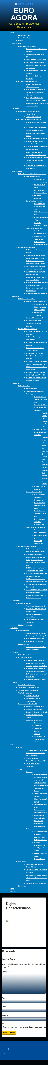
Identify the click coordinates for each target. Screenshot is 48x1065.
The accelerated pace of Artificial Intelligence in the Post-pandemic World (36, 877)
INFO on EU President (24, 655)
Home (12, 32)
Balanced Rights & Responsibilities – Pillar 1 (39, 206)
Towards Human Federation (26, 685)
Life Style (37, 742)
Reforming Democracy (33, 176)
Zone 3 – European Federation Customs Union (40, 513)
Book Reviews (22, 886)
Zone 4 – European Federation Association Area (39, 521)
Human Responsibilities (33, 117)
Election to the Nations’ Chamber (36, 633)
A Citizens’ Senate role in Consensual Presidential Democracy (33, 323)
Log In (12, 889)
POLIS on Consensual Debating (27, 81)
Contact (12, 891)
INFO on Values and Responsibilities (29, 111)
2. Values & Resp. (15, 109)
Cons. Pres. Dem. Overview (34, 201)
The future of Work (39, 736)
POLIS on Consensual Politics (27, 247)
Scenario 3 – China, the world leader (37, 712)
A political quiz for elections (35, 641)
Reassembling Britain (40, 774)
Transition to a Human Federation (28, 687)
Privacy (20, 41)
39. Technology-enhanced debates (36, 293)
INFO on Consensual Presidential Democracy (32, 174)
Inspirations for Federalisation (35, 527)
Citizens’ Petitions (39, 310)
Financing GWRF (31, 701)
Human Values (30, 114)
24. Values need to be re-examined (36, 138)
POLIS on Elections (24, 644)
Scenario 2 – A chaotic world (34, 709)
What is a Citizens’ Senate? (34, 318)
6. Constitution (15, 600)
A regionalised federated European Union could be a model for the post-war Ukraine (36, 752)
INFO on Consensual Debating (27, 46)
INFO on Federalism (24, 386)
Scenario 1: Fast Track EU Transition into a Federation (40, 407)
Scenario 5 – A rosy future (34, 720)
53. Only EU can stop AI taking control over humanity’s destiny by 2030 (36, 562)
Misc (11, 745)
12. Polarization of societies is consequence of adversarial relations (35, 92)
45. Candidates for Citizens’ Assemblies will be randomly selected (35, 356)
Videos (20, 769)
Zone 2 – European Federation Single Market (39, 505)
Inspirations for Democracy (34, 228)
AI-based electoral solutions (35, 639)
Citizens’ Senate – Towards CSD (36, 761)
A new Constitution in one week (35, 606)
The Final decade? (31, 388)
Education (37, 734)
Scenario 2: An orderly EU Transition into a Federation (40, 432)
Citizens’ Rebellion (32, 758)
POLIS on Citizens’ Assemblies (27, 329)
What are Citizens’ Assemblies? (36, 301)
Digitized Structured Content (35, 62)
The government (39, 723)
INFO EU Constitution (24, 603)
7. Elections (14, 628)
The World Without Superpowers (28, 690)
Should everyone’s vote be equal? (36, 636)
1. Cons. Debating (15, 43)
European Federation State (34, 492)
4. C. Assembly (14, 296)
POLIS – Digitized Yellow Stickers (36, 60)
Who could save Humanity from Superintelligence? (40, 823)
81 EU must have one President (35, 660)
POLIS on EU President (24, 658)
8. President (14, 652)
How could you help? (24, 38)
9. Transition (14, 682)
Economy (36, 731)
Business (29, 829)
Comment (6, 972)
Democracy (29, 772)
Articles (20, 747)
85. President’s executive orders (36, 679)
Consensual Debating (40, 777)
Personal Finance (39, 739)
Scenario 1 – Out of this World (35, 706)
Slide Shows (22, 861)
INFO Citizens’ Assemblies (26, 299)
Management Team (24, 35)
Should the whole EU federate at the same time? (40, 399)
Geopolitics (37, 726)
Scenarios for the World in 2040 (27, 704)
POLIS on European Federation (27, 546)
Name (4, 998)
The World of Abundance (25, 693)
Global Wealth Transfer (33, 698)
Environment (38, 728)
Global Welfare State (32, 696)
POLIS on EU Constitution (25, 625)
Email (4, 1007)
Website (5, 1016)
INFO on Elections (23, 630)
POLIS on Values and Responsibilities (29, 119)
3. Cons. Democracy (16, 171)
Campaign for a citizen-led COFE (36, 883)
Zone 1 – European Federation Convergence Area (39, 497)
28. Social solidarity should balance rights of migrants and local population (37, 160)
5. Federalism (14, 383)
